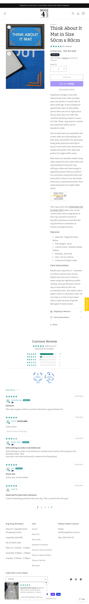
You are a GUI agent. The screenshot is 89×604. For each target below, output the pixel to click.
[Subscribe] (44, 579)
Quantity (53, 64)
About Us (35, 534)
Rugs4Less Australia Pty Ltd (47, 598)
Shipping (65, 58)
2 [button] (41, 507)
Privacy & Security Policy (42, 550)
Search (35, 529)
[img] (11, 396)
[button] (4, 13)
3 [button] (45, 507)
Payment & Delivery (40, 545)
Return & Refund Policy (41, 555)
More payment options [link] (67, 89)
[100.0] (37, 377)
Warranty (36, 566)
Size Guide (36, 540)
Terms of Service (39, 560)
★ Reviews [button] (87, 304)
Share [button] (55, 325)
